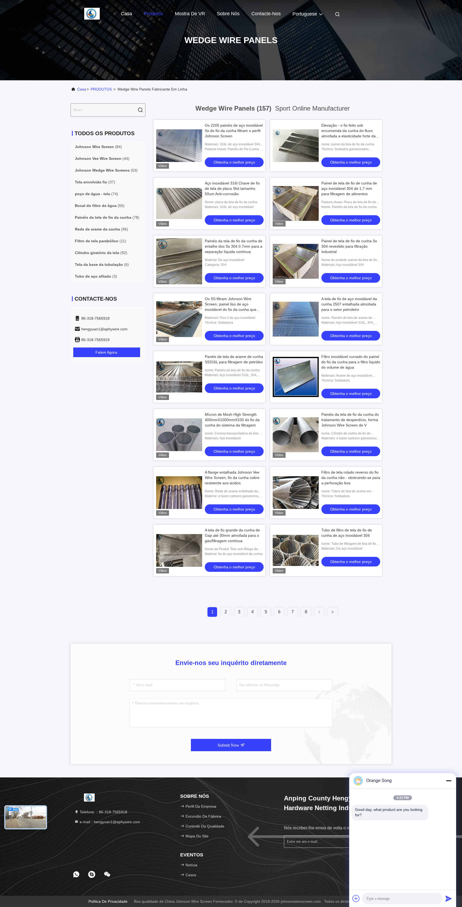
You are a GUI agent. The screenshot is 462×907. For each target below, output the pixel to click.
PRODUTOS (101, 89)
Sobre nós (228, 13)
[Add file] (356, 898)
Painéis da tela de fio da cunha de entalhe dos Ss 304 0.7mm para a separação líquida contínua (233, 246)
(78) (107, 217)
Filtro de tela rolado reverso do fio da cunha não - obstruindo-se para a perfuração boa (350, 477)
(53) (106, 170)
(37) (95, 182)
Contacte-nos (266, 13)
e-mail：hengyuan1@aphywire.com (109, 822)
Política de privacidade (108, 901)
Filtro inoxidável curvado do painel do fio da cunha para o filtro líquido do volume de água (350, 361)
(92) (101, 253)
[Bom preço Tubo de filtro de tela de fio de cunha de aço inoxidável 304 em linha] (296, 550)
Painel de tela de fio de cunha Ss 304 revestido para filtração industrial (349, 246)
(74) (96, 194)
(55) (100, 205)
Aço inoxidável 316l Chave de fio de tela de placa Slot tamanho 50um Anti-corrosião (232, 188)
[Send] (448, 898)
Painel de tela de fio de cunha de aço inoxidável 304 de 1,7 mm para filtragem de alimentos (349, 188)
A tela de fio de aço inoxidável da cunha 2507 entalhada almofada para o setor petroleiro (349, 304)
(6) (102, 264)
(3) (96, 276)
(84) (98, 147)
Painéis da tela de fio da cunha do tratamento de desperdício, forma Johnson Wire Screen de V (350, 419)
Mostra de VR (190, 13)
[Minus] (448, 780)
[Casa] (92, 13)
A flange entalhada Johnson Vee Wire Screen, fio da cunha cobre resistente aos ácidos (232, 477)
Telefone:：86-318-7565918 (103, 812)
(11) (100, 241)
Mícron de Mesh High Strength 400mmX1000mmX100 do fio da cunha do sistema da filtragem (232, 419)
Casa (126, 13)
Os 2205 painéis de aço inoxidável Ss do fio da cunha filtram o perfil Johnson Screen (234, 130)
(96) (101, 229)
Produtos (153, 13)
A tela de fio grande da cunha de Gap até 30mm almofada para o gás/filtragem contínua (232, 535)
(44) (102, 158)
